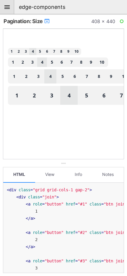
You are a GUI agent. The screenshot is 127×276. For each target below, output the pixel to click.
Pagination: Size (24, 21)
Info (78, 174)
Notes (108, 174)
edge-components (42, 7)
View (49, 174)
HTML (19, 174)
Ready (122, 22)
